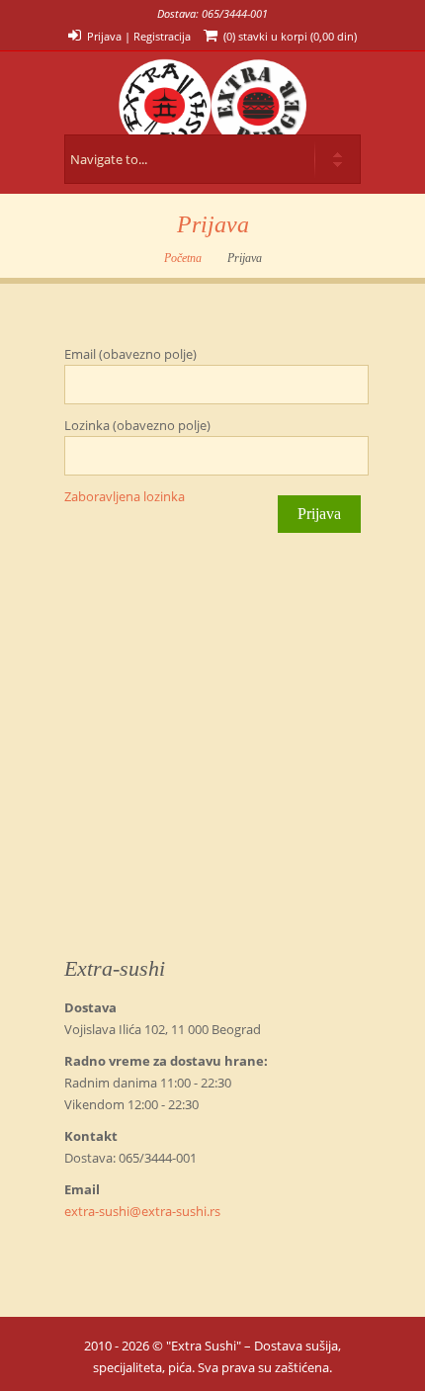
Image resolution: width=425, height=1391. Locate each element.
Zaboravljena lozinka (124, 496)
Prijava (104, 36)
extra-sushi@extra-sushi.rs (142, 1211)
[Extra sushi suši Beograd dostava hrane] (212, 93)
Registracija (162, 36)
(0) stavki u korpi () (290, 36)
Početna (183, 258)
